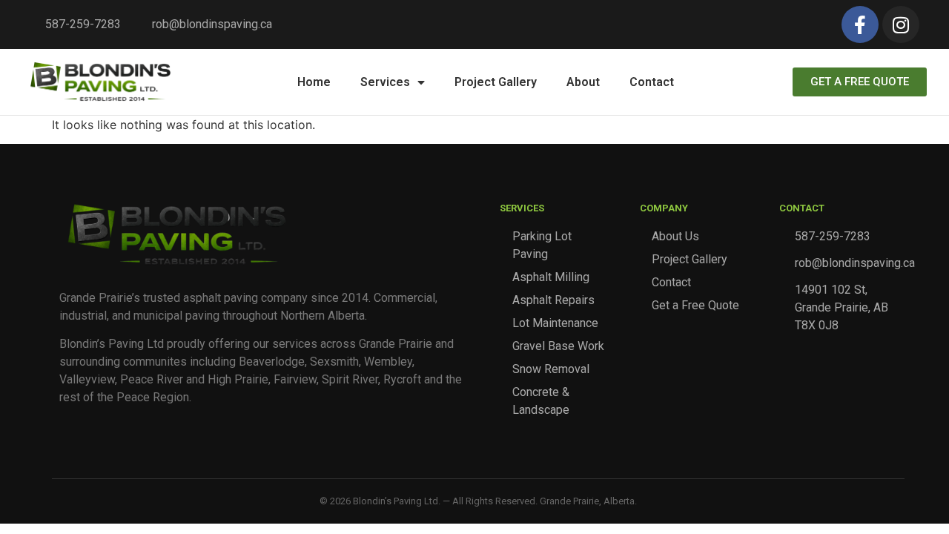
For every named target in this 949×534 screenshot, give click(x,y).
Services (385, 82)
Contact (651, 82)
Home (314, 82)
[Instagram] (900, 24)
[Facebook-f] (860, 24)
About (583, 82)
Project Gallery (495, 82)
